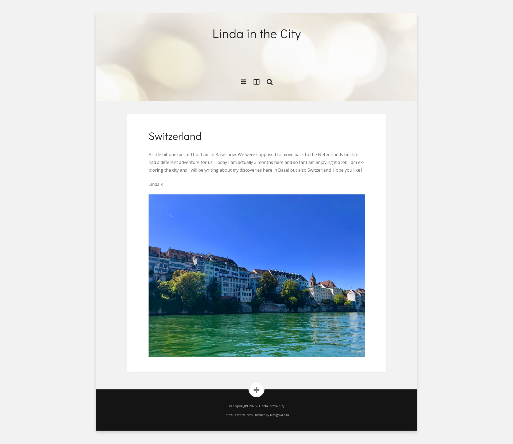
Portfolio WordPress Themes (244, 415)
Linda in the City (256, 33)
